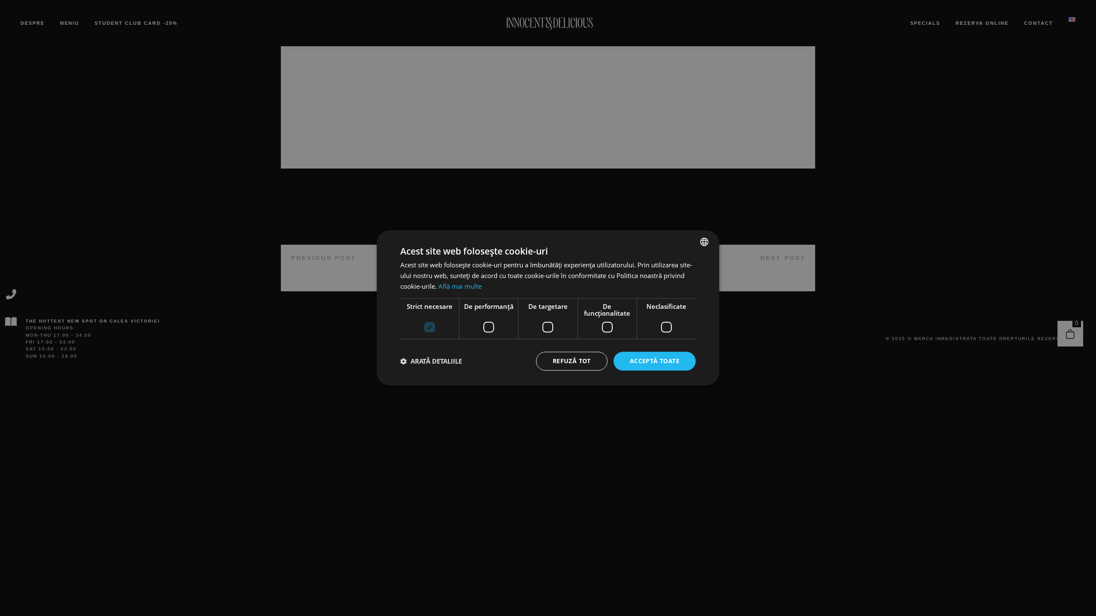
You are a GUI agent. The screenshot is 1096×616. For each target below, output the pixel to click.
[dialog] (548, 308)
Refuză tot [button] (572, 361)
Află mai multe (460, 286)
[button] (431, 361)
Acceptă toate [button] (654, 361)
